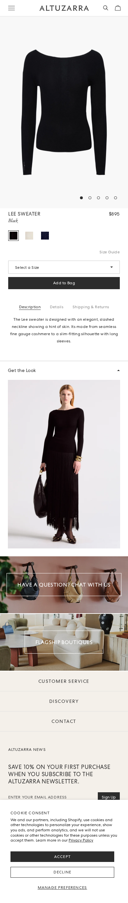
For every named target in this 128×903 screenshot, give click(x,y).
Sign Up (109, 797)
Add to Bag (64, 283)
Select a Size (27, 267)
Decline (62, 872)
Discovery (64, 701)
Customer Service (64, 681)
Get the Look (22, 370)
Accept (62, 856)
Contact (64, 721)
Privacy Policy (81, 840)
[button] (81, 198)
